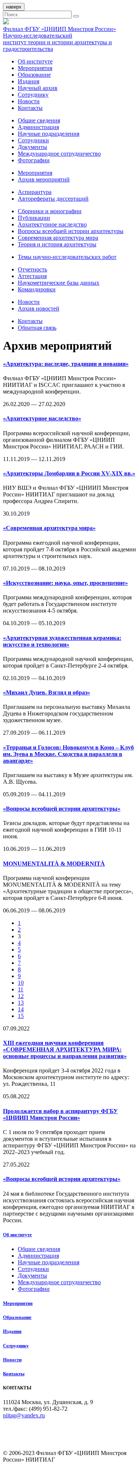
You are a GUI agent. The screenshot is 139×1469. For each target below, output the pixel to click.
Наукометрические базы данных (58, 283)
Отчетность (32, 269)
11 (20, 989)
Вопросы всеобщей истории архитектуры (70, 231)
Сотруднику (33, 94)
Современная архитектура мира (58, 238)
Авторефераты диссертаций (53, 198)
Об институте (35, 61)
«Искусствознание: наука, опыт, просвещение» (65, 583)
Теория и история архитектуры (57, 244)
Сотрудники (33, 140)
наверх (13, 7)
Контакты (30, 108)
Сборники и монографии (50, 211)
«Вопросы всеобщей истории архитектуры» (61, 808)
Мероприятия (35, 68)
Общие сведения (39, 120)
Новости (29, 101)
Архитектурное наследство (52, 224)
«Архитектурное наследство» (42, 418)
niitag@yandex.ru (24, 1415)
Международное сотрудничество (59, 153)
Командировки (37, 289)
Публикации (34, 218)
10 (21, 983)
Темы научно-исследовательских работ (67, 257)
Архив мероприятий (44, 179)
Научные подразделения (48, 134)
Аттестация (32, 276)
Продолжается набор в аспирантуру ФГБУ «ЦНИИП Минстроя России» (60, 1114)
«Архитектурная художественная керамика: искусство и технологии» (62, 641)
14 (21, 1009)
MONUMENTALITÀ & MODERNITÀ (54, 863)
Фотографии (34, 160)
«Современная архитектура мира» (49, 528)
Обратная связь (37, 328)
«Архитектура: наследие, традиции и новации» (66, 364)
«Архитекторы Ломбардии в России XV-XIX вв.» (69, 473)
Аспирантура (35, 192)
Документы (32, 147)
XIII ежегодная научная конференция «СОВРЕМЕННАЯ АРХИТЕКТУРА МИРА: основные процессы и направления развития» (65, 1049)
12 (21, 996)
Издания (28, 81)
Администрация (38, 127)
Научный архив (37, 88)
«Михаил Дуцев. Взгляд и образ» (46, 692)
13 (21, 1002)
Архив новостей (38, 308)
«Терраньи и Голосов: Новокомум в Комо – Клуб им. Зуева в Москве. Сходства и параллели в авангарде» (68, 754)
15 (21, 1016)
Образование (34, 75)
